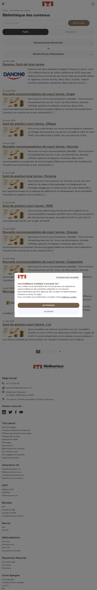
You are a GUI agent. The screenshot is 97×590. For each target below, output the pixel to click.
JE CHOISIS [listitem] (48, 311)
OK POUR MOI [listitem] (48, 305)
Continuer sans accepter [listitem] (47, 280)
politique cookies (68, 297)
